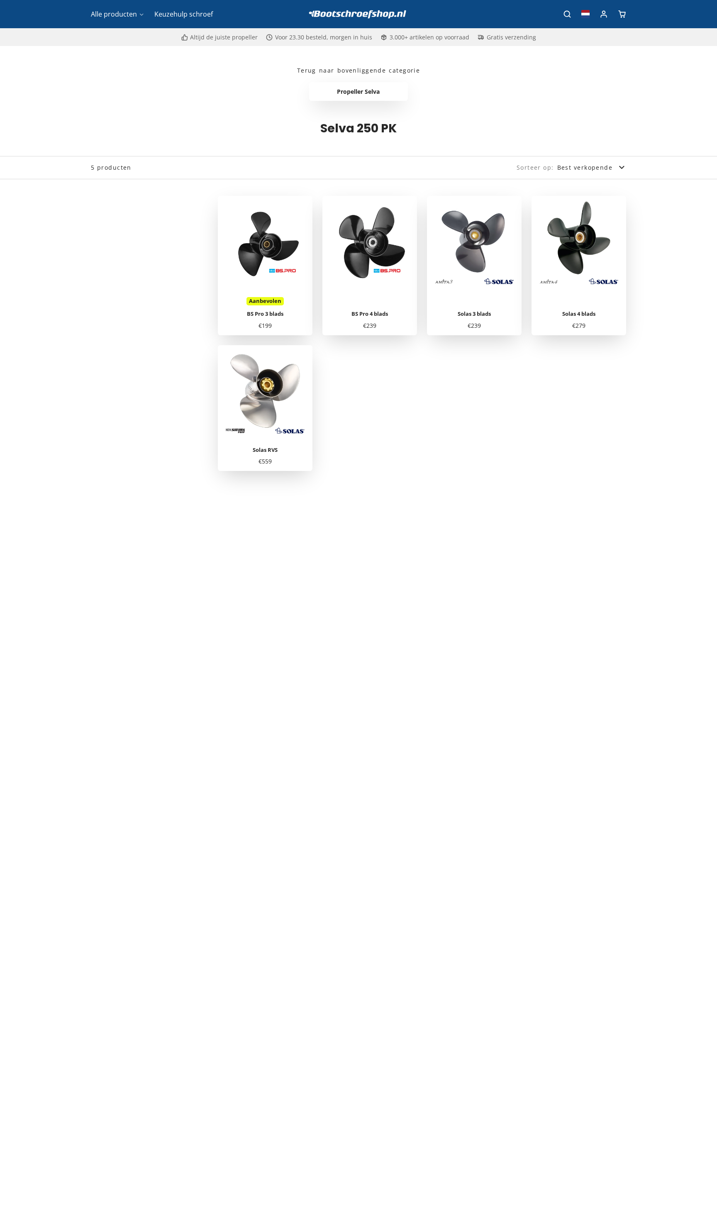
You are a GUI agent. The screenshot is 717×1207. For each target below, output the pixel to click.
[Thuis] (358, 14)
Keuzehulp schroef (183, 14)
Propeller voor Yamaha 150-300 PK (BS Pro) (265, 265)
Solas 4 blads (579, 265)
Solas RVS (265, 408)
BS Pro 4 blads (369, 265)
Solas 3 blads (474, 265)
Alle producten (114, 14)
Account (604, 14)
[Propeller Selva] (358, 91)
